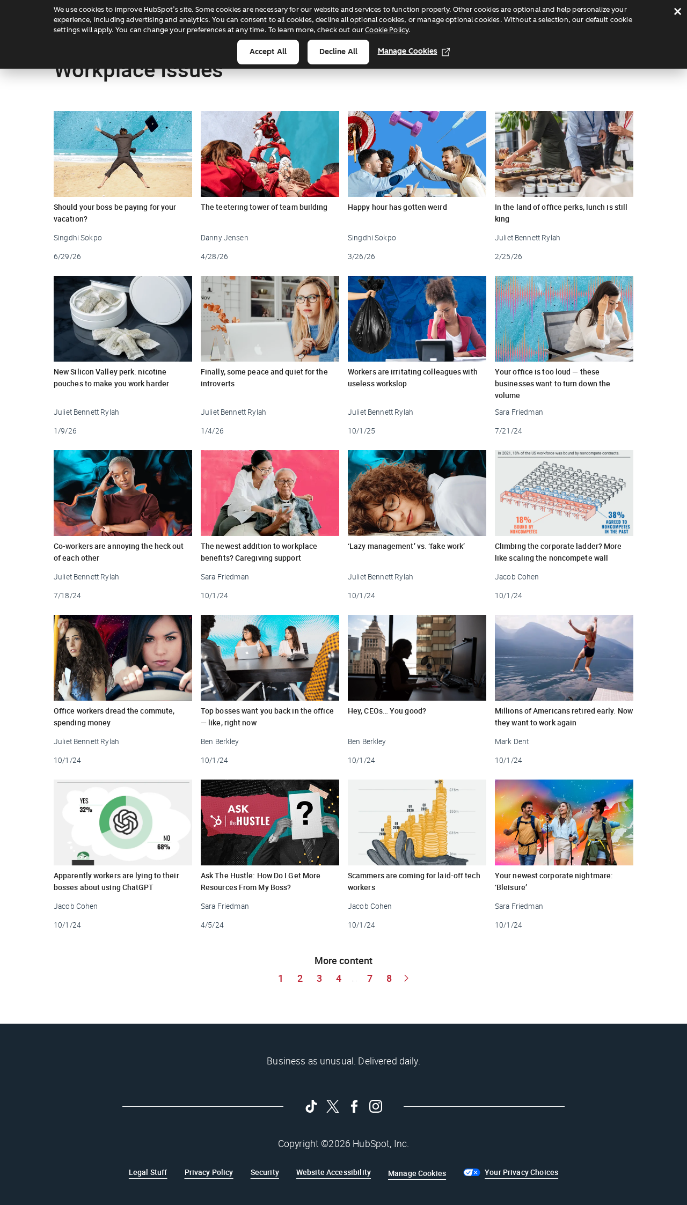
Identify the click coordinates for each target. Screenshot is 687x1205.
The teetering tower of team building (264, 207)
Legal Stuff (148, 1172)
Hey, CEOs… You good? (387, 711)
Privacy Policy (209, 1172)
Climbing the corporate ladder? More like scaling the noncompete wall (558, 552)
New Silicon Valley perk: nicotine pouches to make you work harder (111, 377)
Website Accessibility (333, 1172)
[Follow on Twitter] (332, 1106)
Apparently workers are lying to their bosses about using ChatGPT (116, 881)
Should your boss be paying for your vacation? (115, 213)
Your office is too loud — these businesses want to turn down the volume (552, 383)
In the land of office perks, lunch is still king (561, 213)
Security (265, 1172)
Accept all (268, 51)
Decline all (338, 51)
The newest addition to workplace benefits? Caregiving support (259, 552)
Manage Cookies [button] (417, 1173)
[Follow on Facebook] (354, 1106)
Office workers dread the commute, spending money (114, 717)
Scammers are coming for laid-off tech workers (414, 881)
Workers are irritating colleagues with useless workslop (413, 377)
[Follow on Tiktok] (311, 1106)
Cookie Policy (386, 30)
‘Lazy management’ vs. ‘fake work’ (406, 546)
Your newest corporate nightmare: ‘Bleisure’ (554, 881)
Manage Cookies (407, 51)
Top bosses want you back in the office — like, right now (267, 717)
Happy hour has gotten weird (397, 207)
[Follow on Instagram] (375, 1106)
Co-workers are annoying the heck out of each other (119, 552)
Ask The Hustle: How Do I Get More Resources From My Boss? (260, 881)
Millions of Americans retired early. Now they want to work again (564, 717)
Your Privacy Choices (521, 1172)
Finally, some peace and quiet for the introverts (264, 377)
